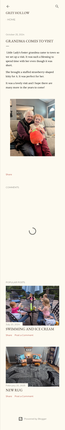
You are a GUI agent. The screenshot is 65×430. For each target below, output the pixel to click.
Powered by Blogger (35, 418)
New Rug (14, 390)
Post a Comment (24, 335)
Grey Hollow (17, 13)
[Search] (57, 5)
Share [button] (9, 174)
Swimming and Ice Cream (30, 329)
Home (11, 19)
